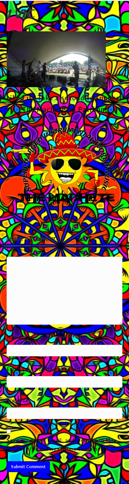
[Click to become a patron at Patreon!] (64, 166)
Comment (22, 249)
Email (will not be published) (47, 369)
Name (16, 337)
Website (18, 400)
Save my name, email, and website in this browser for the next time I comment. (61, 444)
